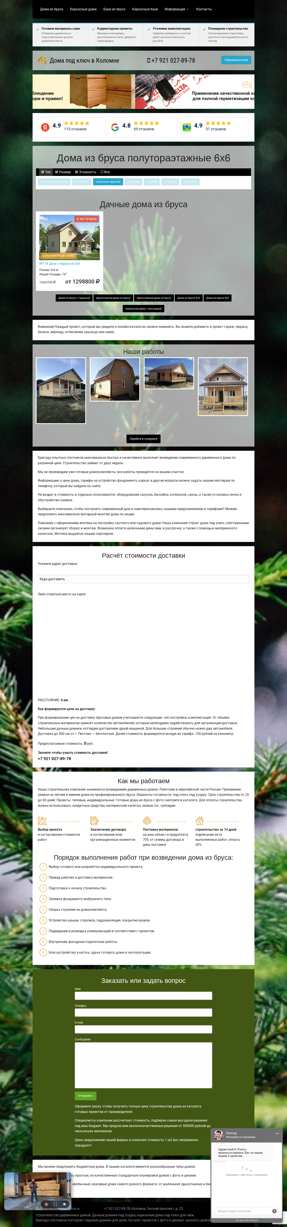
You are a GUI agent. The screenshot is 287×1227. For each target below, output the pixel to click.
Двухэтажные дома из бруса (113, 298)
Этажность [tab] (87, 172)
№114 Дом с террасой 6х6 (59, 264)
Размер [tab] (64, 172)
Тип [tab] (47, 172)
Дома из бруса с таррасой (74, 298)
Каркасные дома (83, 9)
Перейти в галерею (143, 439)
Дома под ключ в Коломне (83, 60)
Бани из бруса (114, 9)
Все (106, 172)
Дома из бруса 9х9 (217, 298)
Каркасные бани (145, 9)
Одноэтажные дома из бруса (154, 298)
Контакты (204, 9)
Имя (78, 989)
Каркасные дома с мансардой (143, 308)
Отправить (85, 1096)
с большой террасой (108, 181)
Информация (175, 9)
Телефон (80, 1005)
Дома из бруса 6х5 (189, 298)
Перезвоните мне (236, 60)
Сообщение (83, 1039)
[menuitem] (52, 9)
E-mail (79, 1022)
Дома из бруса (51, 9)
